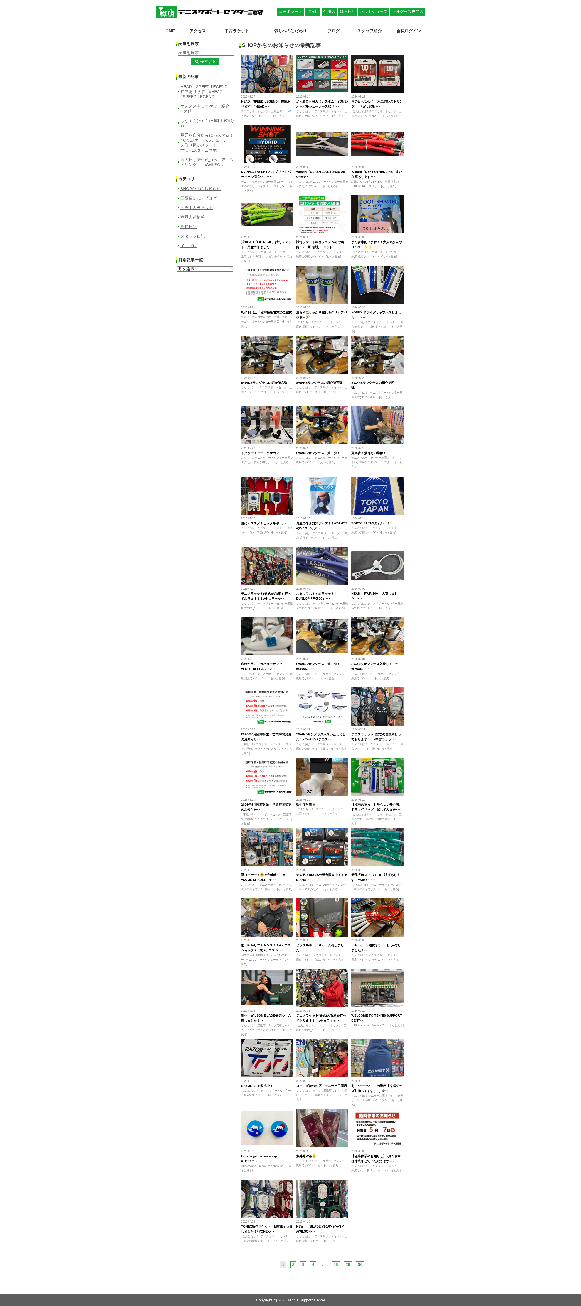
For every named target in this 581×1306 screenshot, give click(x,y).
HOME (168, 31)
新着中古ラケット (196, 207)
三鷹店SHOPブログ (198, 198)
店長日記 (188, 227)
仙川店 (329, 12)
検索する (208, 61)
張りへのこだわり (290, 31)
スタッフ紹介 (369, 31)
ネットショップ (373, 12)
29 (348, 1264)
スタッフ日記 (192, 236)
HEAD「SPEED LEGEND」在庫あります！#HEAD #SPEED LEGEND (206, 91)
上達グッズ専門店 (407, 12)
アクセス (198, 31)
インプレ (188, 246)
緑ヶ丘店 (347, 12)
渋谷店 (313, 12)
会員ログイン (408, 31)
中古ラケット (237, 31)
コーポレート (290, 12)
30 (360, 1264)
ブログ (333, 31)
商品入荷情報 (192, 217)
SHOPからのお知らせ (200, 188)
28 (335, 1264)
